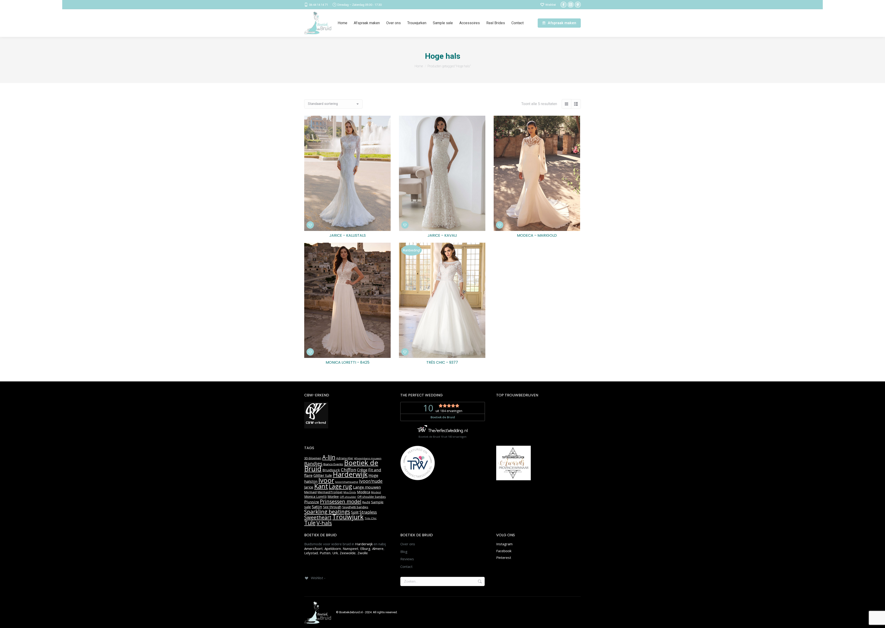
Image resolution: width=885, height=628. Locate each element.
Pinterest (503, 557)
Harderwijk (350, 474)
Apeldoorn (332, 548)
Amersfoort (313, 548)
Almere (378, 548)
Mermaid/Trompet (330, 492)
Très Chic (371, 518)
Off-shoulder (348, 496)
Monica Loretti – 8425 (347, 362)
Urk (335, 553)
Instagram (504, 544)
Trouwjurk (348, 516)
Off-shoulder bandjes (371, 497)
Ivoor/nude (371, 481)
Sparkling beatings (327, 511)
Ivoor (326, 480)
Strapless (368, 512)
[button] (310, 225)
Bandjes (313, 463)
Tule (310, 523)
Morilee (333, 496)
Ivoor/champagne (346, 482)
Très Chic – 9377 (442, 362)
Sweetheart (317, 517)
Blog (403, 551)
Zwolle (362, 553)
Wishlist (550, 4)
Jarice (308, 487)
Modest (376, 492)
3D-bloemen (312, 458)
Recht (366, 502)
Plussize (311, 501)
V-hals (324, 523)
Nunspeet (350, 548)
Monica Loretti (315, 496)
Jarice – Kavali (442, 235)
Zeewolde (348, 553)
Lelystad (311, 553)
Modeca (363, 491)
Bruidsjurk (331, 470)
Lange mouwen (367, 487)
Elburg (365, 548)
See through (332, 507)
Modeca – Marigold (537, 235)
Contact (406, 566)
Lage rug (340, 486)
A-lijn (328, 457)
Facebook (503, 550)
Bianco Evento (333, 464)
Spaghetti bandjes (355, 507)
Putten (325, 553)
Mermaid (310, 492)
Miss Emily (349, 492)
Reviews (407, 559)
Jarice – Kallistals (347, 235)
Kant (321, 486)
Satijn (317, 506)
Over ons (407, 544)
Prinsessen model (340, 501)
